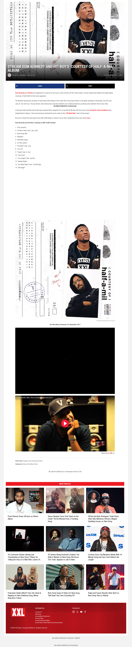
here (88, 118)
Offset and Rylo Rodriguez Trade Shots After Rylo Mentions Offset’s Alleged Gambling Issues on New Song (103, 518)
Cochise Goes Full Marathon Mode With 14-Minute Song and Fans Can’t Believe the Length (105, 557)
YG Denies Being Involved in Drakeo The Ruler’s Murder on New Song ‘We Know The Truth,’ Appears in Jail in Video (63, 557)
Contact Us (38, 612)
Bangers (26, 461)
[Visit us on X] (78, 612)
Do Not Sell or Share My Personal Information (49, 622)
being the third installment (99, 110)
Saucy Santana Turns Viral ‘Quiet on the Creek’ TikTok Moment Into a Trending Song (63, 518)
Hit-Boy (30, 93)
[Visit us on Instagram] (74, 612)
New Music (30, 464)
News (36, 464)
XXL (111, 453)
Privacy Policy (39, 618)
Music (25, 464)
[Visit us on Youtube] (82, 612)
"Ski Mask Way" (71, 113)
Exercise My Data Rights (42, 620)
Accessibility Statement (42, 616)
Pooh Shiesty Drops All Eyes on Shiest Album (23, 517)
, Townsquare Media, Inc (28, 628)
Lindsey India (15, 75)
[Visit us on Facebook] (86, 612)
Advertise (38, 614)
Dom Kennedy (20, 93)
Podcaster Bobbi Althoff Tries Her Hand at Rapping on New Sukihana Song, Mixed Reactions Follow (24, 595)
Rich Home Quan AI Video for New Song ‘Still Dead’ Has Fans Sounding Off (64, 594)
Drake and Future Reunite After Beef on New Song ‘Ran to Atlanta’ (103, 594)
